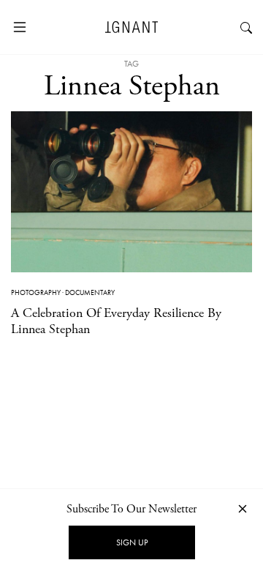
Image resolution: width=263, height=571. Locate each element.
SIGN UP (132, 542)
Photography (36, 292)
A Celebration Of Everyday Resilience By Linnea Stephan (116, 321)
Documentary (90, 292)
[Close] (242, 508)
